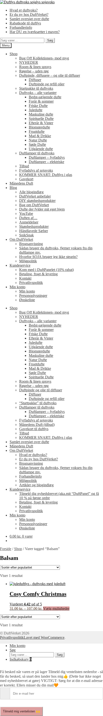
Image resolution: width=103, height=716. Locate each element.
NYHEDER (28, 62)
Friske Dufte (38, 106)
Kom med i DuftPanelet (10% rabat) (46, 270)
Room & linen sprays (35, 67)
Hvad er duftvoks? (24, 10)
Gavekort (26, 179)
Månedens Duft (21, 183)
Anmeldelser (28, 222)
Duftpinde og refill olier (46, 84)
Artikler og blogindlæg (36, 485)
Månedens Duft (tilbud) (37, 425)
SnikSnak (26, 235)
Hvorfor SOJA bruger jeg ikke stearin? (48, 257)
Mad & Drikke (40, 136)
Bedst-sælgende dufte (45, 97)
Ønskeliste (27, 300)
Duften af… (28, 218)
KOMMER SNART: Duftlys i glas (45, 175)
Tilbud (24, 166)
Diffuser (35, 80)
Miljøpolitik (28, 261)
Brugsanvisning (31, 244)
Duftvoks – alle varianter (38, 93)
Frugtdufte (37, 131)
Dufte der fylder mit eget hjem (42, 209)
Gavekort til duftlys (33, 429)
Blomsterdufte (39, 127)
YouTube (26, 213)
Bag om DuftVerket (34, 205)
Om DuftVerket (21, 239)
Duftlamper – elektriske (46, 162)
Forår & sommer (41, 101)
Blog (13, 188)
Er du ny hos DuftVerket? (29, 14)
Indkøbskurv (21, 659)
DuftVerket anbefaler (35, 196)
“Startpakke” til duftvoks (38, 403)
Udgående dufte (41, 149)
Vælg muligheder (56, 608)
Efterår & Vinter (41, 123)
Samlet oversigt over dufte (29, 19)
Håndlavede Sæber (33, 231)
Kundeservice (20, 265)
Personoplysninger (33, 295)
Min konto (17, 287)
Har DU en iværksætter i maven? (35, 32)
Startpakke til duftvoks (36, 88)
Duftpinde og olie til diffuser (40, 390)
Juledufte (35, 110)
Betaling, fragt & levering (38, 274)
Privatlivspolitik (31, 283)
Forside (5, 549)
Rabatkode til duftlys (25, 23)
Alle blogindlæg (31, 192)
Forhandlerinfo (21, 27)
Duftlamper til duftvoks (36, 153)
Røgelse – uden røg (34, 71)
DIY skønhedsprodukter (37, 201)
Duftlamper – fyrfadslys (47, 157)
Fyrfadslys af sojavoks (36, 170)
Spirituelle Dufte (41, 119)
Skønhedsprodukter (34, 226)
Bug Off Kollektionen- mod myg (44, 58)
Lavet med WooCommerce (44, 637)
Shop (13, 54)
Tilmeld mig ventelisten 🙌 (21, 711)
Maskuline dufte (41, 114)
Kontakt (25, 278)
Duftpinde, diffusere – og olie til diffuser (49, 75)
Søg (50, 40)
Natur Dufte (38, 140)
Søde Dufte (37, 144)
